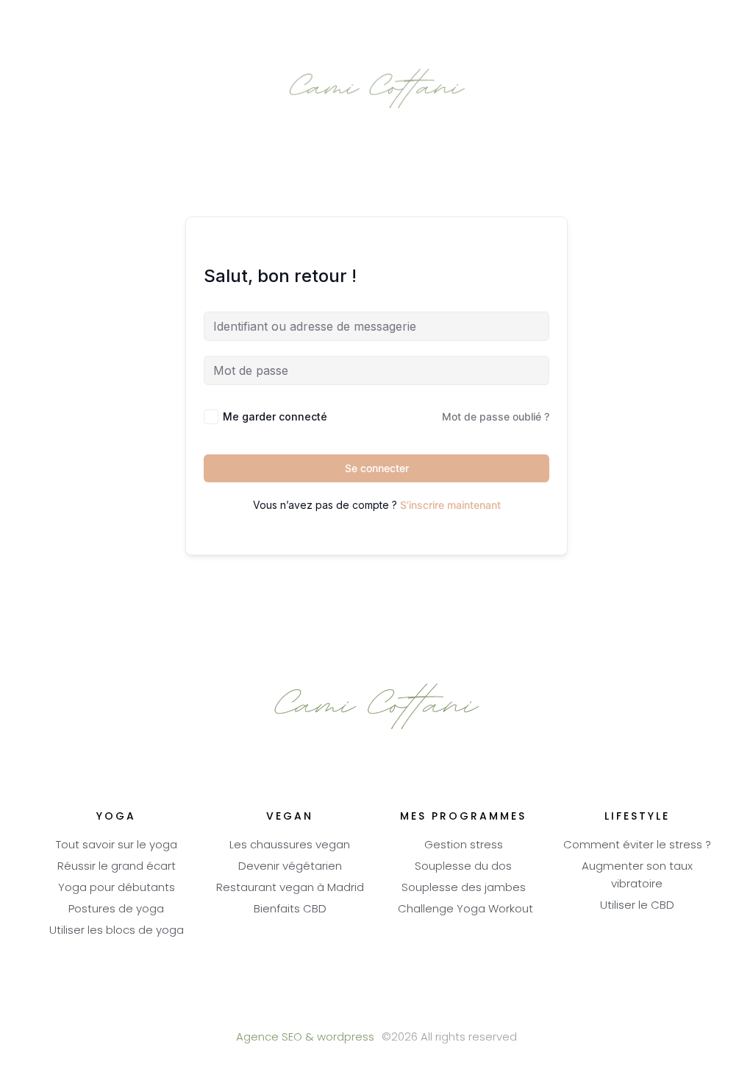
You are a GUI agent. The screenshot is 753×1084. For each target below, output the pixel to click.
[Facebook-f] (336, 1010)
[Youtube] (376, 1010)
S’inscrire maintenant (450, 505)
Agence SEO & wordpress (305, 1037)
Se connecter (377, 468)
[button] (376, 19)
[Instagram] (417, 1010)
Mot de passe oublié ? (495, 416)
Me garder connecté (275, 416)
